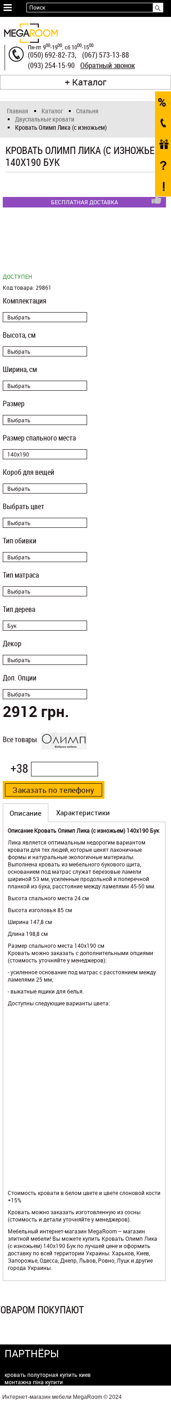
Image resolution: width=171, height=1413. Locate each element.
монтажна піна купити (34, 1382)
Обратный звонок (107, 65)
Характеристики (83, 812)
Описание (25, 813)
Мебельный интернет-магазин (47, 1231)
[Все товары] (64, 753)
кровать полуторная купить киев (48, 1374)
